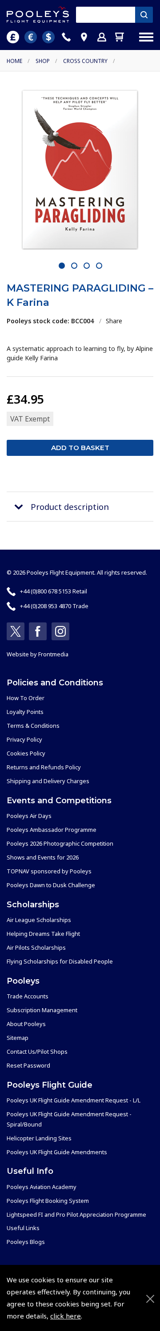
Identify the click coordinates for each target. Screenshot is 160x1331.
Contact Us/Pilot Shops (37, 1051)
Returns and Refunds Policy (44, 767)
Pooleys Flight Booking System (48, 1201)
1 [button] (62, 266)
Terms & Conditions (33, 726)
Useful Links (23, 1228)
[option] (80, 169)
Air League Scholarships (39, 920)
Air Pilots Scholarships (36, 947)
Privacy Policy (24, 739)
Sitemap (17, 1038)
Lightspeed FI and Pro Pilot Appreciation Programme (76, 1214)
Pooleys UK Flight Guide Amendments (57, 1152)
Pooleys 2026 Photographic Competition (60, 843)
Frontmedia (53, 654)
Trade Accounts (27, 996)
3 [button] (86, 266)
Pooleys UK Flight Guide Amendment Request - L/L (73, 1100)
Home (14, 61)
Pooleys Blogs (26, 1242)
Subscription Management (42, 1010)
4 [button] (99, 266)
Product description (70, 506)
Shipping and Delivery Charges (48, 781)
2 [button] (74, 266)
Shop (43, 61)
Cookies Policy (26, 753)
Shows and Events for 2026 (43, 857)
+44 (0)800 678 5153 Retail (53, 591)
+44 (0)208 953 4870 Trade (54, 606)
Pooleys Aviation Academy (41, 1187)
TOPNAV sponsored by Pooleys (49, 871)
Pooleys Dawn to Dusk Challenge (51, 885)
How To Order (25, 698)
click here (65, 1315)
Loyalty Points (25, 712)
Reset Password (28, 1065)
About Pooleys (26, 1024)
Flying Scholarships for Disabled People (60, 961)
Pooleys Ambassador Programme (51, 830)
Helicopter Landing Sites (39, 1138)
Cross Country (85, 61)
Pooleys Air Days (29, 816)
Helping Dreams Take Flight (43, 934)
